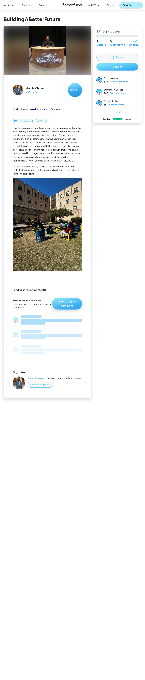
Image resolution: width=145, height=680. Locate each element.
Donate (43, 5)
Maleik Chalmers (36, 378)
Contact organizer (40, 384)
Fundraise (27, 5)
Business (57, 109)
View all (117, 112)
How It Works (93, 5)
